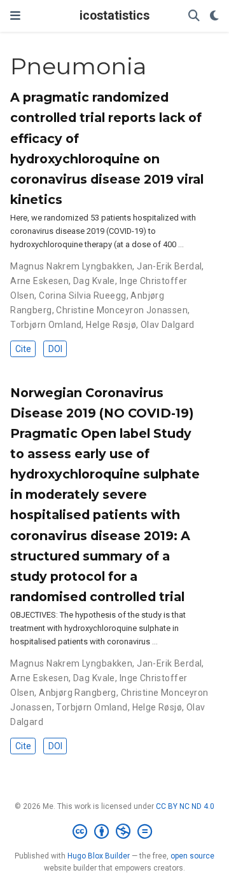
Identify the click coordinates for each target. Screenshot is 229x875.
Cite (23, 349)
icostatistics (114, 15)
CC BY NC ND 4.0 (185, 806)
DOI (55, 349)
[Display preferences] (214, 16)
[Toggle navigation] (15, 15)
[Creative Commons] (115, 832)
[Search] (194, 16)
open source (192, 855)
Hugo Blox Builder (98, 855)
